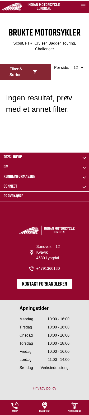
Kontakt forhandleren (44, 284)
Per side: (62, 68)
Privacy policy (44, 388)
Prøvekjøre (13, 196)
